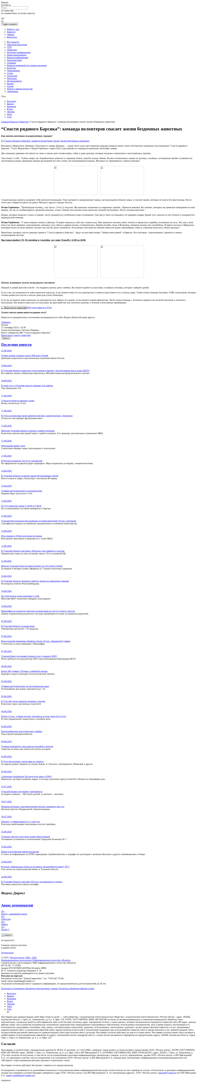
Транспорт (12, 76)
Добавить (6, 322)
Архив (10, 86)
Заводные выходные (17, 44)
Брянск (10, 104)
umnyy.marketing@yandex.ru (20, 1075)
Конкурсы (12, 37)
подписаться (7, 952)
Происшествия (14, 60)
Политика (12, 78)
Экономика (12, 91)
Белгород (11, 101)
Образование (13, 70)
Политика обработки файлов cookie (76, 988)
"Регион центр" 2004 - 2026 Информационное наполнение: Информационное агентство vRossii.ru (36, 958)
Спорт (10, 73)
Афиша (10, 34)
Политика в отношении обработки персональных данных (29, 988)
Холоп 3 (5, 928)
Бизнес (10, 83)
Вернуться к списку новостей (15, 335)
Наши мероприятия (16, 55)
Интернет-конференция (18, 52)
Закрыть (6, 338)
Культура (11, 68)
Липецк (11, 111)
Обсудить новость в (37, 307)
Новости (11, 32)
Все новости (13, 42)
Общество (12, 50)
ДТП (9, 47)
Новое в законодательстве (20, 89)
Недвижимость (14, 81)
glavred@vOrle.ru (167, 1073)
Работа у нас (13, 29)
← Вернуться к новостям (14, 307)
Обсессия (5, 917)
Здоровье (11, 63)
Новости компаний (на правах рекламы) (27, 65)
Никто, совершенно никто (14, 912)
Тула (9, 117)
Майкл (4, 923)
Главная (5, 122)
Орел (9, 114)
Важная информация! (17, 57)
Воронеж (11, 106)
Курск (10, 109)
